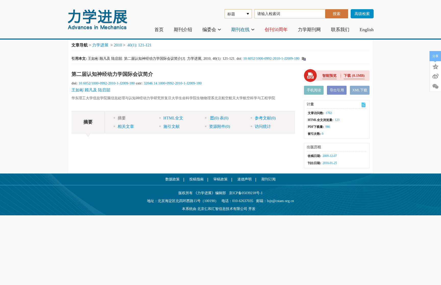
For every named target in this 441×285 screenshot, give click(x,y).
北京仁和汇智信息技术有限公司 (222, 209)
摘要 (122, 118)
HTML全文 (173, 118)
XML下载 (359, 90)
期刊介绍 (183, 29)
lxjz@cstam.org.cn (280, 201)
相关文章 (126, 126)
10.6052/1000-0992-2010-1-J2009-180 (271, 58)
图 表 (218, 118)
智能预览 (329, 76)
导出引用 (337, 90)
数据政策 (172, 179)
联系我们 (340, 29)
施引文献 (171, 126)
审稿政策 (220, 179)
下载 (354, 76)
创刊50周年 (276, 29)
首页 (159, 29)
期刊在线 (240, 29)
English (367, 29)
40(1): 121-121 (139, 45)
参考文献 (265, 118)
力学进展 (100, 45)
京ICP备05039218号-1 (244, 193)
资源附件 (219, 126)
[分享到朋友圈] (435, 86)
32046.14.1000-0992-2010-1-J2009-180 (173, 83)
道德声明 (244, 179)
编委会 (209, 29)
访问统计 (263, 126)
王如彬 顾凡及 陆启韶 (90, 90)
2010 (118, 45)
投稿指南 (196, 179)
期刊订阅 (268, 179)
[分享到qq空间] (435, 66)
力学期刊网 (309, 29)
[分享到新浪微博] (435, 76)
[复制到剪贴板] (303, 58)
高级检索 (362, 14)
